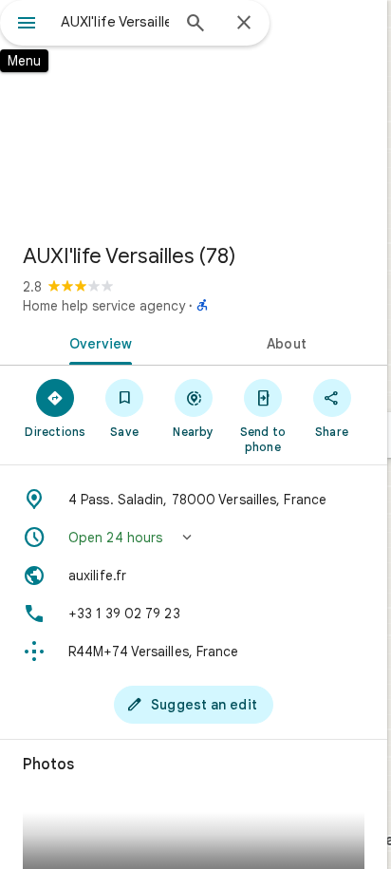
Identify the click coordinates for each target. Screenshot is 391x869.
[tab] (97, 342)
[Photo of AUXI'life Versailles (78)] (193, 114)
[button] (193, 538)
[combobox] (115, 21)
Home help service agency (104, 305)
